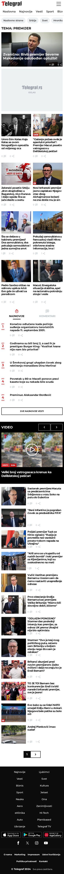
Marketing (19, 854)
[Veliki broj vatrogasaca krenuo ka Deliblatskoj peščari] (32, 449)
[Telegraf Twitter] (27, 843)
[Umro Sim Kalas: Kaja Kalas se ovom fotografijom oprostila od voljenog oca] (16, 125)
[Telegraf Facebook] (18, 843)
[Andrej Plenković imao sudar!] (13, 734)
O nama (8, 854)
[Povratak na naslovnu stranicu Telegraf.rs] (11, 3)
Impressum (34, 854)
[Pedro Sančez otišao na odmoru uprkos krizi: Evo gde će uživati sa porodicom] (16, 271)
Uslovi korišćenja (51, 854)
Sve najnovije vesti (32, 411)
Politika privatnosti (26, 861)
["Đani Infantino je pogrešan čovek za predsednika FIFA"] (13, 518)
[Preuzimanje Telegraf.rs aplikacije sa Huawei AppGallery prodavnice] (53, 835)
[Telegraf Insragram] (36, 843)
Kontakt (43, 861)
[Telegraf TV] (45, 843)
